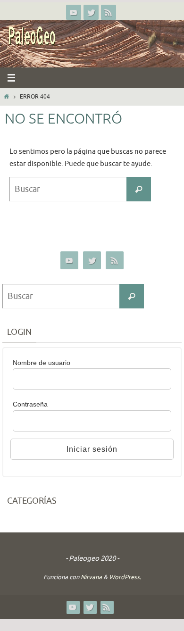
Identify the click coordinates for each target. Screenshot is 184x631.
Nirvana (91, 577)
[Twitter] (91, 12)
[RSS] (108, 12)
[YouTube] (73, 12)
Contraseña (30, 404)
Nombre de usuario (41, 362)
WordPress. (125, 577)
